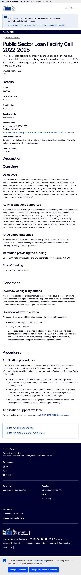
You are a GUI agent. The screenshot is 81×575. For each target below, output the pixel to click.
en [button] (66, 8)
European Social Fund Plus (13, 514)
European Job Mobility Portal (13, 518)
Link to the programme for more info (24, 433)
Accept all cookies (18, 570)
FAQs (44, 494)
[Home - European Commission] (9, 7)
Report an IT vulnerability (12, 543)
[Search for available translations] (44, 433)
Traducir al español (15, 25)
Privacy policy (64, 543)
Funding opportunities (12, 37)
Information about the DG (51, 490)
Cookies (52, 543)
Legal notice (7, 547)
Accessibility (46, 498)
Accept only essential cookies (44, 570)
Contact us (58, 539)
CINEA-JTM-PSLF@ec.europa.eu (54, 415)
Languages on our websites (35, 543)
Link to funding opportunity (19, 427)
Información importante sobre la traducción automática (44, 25)
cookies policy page (40, 561)
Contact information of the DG (14, 490)
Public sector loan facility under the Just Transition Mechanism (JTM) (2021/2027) (38, 132)
